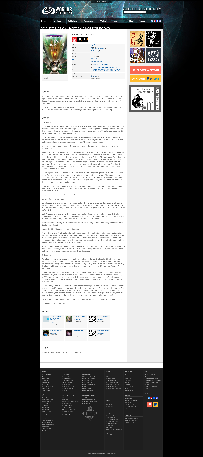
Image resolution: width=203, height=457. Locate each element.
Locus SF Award (46, 384)
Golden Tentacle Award (48, 424)
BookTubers (128, 376)
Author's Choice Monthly (112, 431)
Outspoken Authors (111, 394)
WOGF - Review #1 (102, 316)
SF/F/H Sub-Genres (130, 386)
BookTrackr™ (86, 403)
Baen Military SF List (67, 405)
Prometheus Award (46, 401)
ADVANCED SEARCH (155, 12)
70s (68, 409)
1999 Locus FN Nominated (100, 64)
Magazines (128, 378)
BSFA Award (45, 380)
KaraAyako (100, 319)
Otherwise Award (46, 411)
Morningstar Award (46, 428)
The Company (95, 51)
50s (63, 409)
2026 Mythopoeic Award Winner (153, 380)
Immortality (94, 58)
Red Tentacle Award (47, 422)
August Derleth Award (47, 394)
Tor (91, 47)
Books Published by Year (88, 399)
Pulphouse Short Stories (112, 433)
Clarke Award (45, 407)
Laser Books (109, 427)
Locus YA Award (46, 390)
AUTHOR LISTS (110, 392)
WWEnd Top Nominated (88, 378)
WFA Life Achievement (111, 386)
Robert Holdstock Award (48, 395)
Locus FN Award (46, 388)
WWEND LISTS (86, 374)
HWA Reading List (66, 397)
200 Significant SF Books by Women (71, 401)
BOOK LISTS (65, 374)
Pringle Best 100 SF (67, 384)
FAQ (126, 408)
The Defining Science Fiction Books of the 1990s (107, 69)
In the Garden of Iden (79, 316)
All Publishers (109, 406)
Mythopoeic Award (46, 382)
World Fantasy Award (47, 399)
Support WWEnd (129, 404)
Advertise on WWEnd (130, 406)
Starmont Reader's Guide (112, 395)
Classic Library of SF (111, 417)
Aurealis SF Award (46, 413)
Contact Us (128, 410)
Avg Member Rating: (79, 77)
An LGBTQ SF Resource (88, 392)
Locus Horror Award (47, 392)
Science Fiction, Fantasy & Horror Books (75, 28)
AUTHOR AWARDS (111, 380)
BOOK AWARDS (46, 374)
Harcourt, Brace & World (97, 49)
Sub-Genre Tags (76, 60)
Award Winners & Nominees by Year (91, 397)
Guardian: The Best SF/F (68, 380)
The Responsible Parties (131, 400)
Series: (75, 51)
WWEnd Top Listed (87, 380)
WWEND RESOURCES (88, 395)
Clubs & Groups (129, 390)
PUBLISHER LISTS (111, 410)
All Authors (108, 376)
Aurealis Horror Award (47, 416)
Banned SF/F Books (87, 390)
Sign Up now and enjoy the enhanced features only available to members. (132, 420)
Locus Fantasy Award (47, 386)
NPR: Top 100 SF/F (67, 382)
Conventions (128, 380)
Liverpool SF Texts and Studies (114, 429)
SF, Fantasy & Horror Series (89, 401)
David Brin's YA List (67, 403)
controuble (77, 319)
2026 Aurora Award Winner (151, 378)
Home (89, 453)
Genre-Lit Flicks (86, 388)
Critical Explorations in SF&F (113, 419)
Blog (131, 21)
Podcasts (127, 374)
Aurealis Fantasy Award (48, 415)
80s (71, 409)
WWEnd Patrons (129, 402)
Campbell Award (46, 397)
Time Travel (94, 60)
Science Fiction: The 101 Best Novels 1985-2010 (107, 67)
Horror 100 (64, 394)
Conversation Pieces (111, 415)
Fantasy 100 (65, 390)
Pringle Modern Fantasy (68, 386)
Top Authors (109, 374)
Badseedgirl (100, 333)
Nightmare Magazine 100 (68, 395)
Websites (127, 388)
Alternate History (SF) (97, 61)
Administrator (51, 77)
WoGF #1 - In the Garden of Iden (78, 331)
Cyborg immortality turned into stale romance (55, 318)
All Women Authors (110, 378)
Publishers (72, 21)
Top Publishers (109, 404)
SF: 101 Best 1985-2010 (68, 388)
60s (66, 409)
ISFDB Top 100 (66, 392)
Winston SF (109, 434)
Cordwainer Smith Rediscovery (114, 388)
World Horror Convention (112, 384)
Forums (142, 21)
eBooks (127, 382)
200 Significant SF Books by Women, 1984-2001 (107, 70)
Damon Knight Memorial (112, 382)
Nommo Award (45, 430)
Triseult (53, 322)
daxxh (76, 335)
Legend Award (45, 426)
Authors (57, 21)
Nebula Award (45, 378)
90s (74, 409)
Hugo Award (45, 376)
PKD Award (45, 405)
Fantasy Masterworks (111, 423)
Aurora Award (45, 403)
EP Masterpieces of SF (112, 421)
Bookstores (128, 384)
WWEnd (103, 21)
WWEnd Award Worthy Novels (90, 376)
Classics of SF (65, 376)
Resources (88, 21)
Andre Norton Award (47, 418)
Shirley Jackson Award (47, 420)
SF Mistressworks (66, 378)
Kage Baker (94, 45)
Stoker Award (45, 409)
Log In (116, 21)
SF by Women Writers (67, 411)
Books (44, 21)
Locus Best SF (65, 399)
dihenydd (53, 333)
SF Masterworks (110, 425)
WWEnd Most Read (87, 382)
